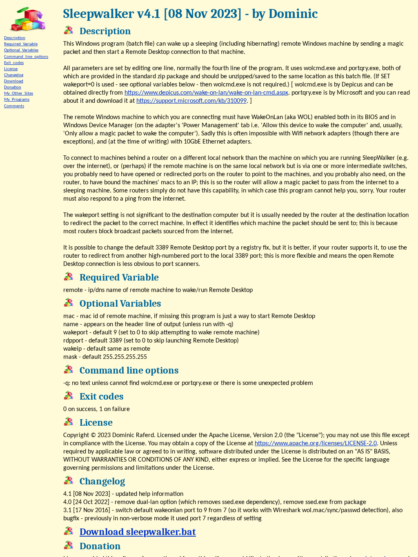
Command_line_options (26, 57)
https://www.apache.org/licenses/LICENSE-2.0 (316, 443)
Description (14, 38)
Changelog (13, 75)
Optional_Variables (21, 50)
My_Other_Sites (18, 93)
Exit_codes (14, 63)
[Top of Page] (27, 19)
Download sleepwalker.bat (138, 531)
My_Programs (16, 99)
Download (13, 81)
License (11, 69)
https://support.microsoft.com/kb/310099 (191, 101)
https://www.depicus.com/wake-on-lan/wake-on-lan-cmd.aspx (206, 93)
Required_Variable (21, 44)
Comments (14, 106)
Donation (12, 87)
